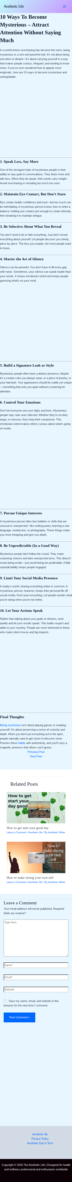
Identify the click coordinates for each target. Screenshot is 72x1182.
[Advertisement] (36, 120)
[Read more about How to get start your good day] (36, 807)
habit (21, 743)
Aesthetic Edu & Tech (40, 1143)
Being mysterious (10, 725)
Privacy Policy (40, 1138)
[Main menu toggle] (64, 6)
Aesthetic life (35, 832)
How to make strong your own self (30, 877)
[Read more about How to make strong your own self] (36, 857)
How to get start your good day (28, 828)
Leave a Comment (16, 832)
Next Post (36, 756)
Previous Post (36, 751)
